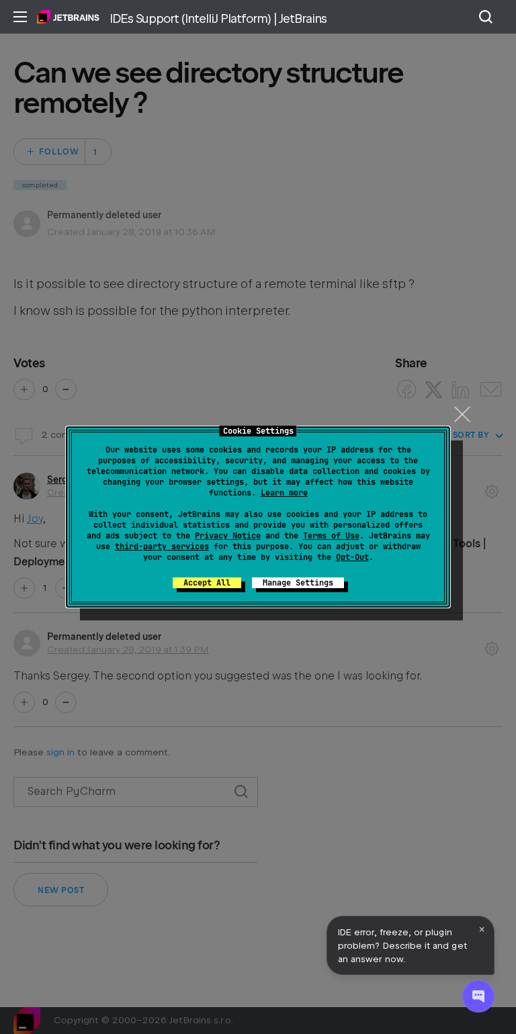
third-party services (162, 546)
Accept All (206, 582)
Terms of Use (331, 535)
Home (68, 16)
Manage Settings (298, 582)
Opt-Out (352, 557)
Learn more (284, 492)
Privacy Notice (228, 535)
